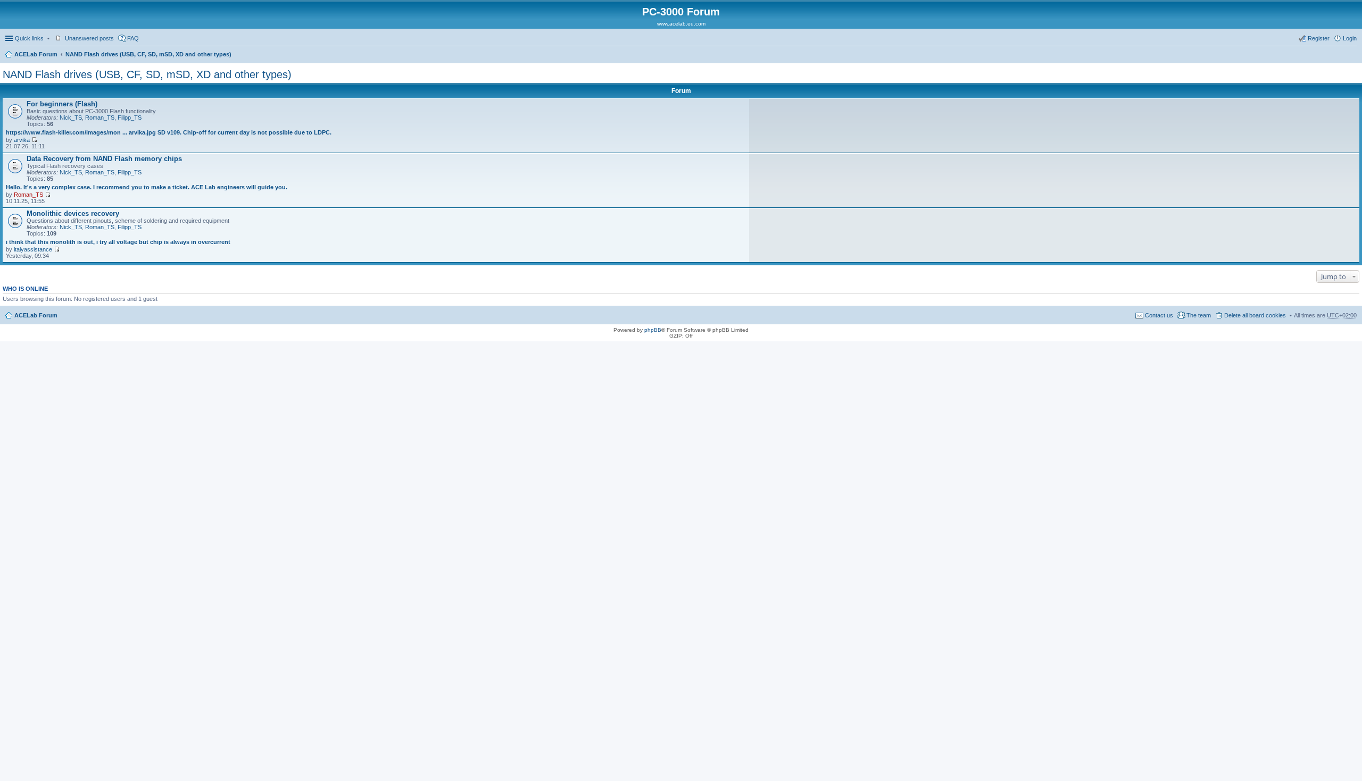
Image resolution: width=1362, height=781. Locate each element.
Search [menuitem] (1352, 55)
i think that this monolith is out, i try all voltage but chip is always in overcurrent (118, 242)
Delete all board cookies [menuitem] (1255, 315)
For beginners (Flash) (62, 104)
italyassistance (33, 249)
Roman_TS (99, 117)
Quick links (29, 38)
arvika (22, 140)
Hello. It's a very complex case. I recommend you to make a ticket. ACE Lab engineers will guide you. (146, 187)
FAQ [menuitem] (133, 38)
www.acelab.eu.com (681, 24)
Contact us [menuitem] (1159, 315)
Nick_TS (71, 117)
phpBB (652, 330)
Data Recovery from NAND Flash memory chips (104, 159)
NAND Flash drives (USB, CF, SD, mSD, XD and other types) (148, 54)
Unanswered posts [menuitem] (89, 38)
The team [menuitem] (1198, 315)
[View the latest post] (34, 140)
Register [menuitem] (1319, 38)
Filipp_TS (130, 117)
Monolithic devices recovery (73, 213)
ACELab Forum (35, 54)
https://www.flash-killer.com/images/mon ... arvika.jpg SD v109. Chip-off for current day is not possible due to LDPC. (168, 132)
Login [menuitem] (1350, 38)
